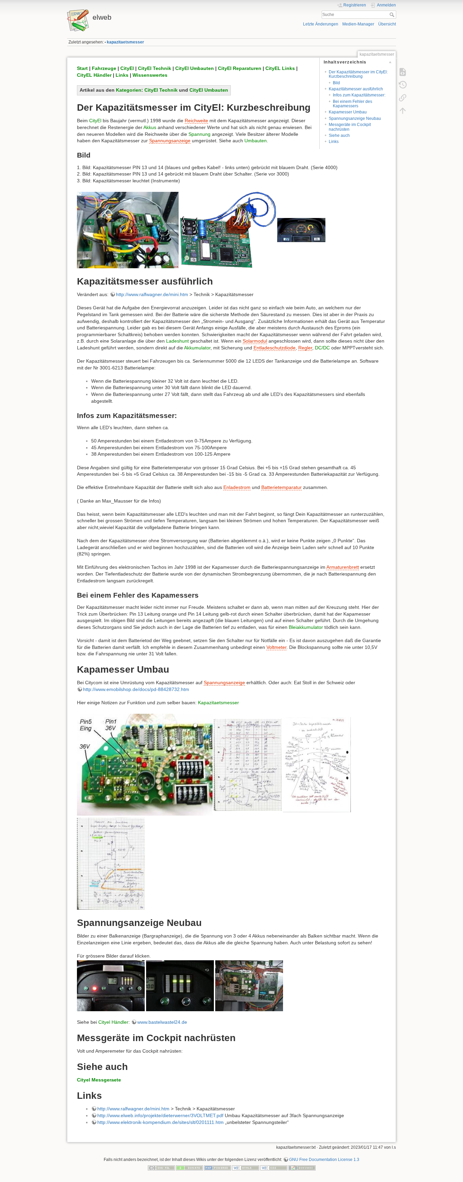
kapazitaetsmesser (125, 42)
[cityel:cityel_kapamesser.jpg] (128, 229)
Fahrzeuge (104, 68)
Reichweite (196, 120)
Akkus (149, 127)
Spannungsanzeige (169, 140)
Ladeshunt (177, 341)
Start (82, 68)
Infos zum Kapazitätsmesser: (359, 95)
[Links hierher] (402, 97)
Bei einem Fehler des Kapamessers (352, 103)
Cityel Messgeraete (99, 1080)
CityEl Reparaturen (239, 68)
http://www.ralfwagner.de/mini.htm (152, 294)
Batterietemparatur (281, 487)
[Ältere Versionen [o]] (402, 84)
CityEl (127, 68)
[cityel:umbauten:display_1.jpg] (145, 764)
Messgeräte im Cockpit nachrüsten (350, 126)
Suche (392, 14)
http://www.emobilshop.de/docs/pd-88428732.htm (136, 689)
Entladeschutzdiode (275, 347)
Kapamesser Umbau (348, 112)
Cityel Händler (113, 1022)
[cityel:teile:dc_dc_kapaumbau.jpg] (249, 985)
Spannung (199, 134)
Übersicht (387, 24)
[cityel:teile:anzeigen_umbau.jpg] (111, 985)
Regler (305, 347)
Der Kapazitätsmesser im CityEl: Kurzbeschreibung (358, 74)
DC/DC (322, 347)
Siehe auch (339, 135)
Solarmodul (255, 341)
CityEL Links (280, 68)
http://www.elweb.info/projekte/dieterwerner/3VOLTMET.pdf (160, 1115)
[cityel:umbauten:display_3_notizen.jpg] (317, 764)
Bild (336, 82)
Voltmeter (276, 647)
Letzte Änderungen (320, 24)
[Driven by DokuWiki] (302, 1167)
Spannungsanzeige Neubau (355, 118)
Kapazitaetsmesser (218, 702)
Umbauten (255, 140)
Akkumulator (197, 347)
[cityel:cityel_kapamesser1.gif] (228, 229)
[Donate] (189, 1167)
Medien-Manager (358, 24)
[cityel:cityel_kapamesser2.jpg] (301, 229)
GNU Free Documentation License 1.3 (324, 1159)
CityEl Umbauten (194, 68)
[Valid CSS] (273, 1167)
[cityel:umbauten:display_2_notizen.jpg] (248, 764)
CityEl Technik (154, 68)
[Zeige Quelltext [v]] (402, 72)
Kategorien (128, 90)
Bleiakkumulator (306, 627)
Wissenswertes (150, 75)
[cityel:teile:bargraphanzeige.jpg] (180, 985)
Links (334, 141)
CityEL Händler (94, 75)
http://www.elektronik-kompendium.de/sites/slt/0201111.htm (160, 1122)
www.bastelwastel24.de (162, 1022)
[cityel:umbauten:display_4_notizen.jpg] (111, 863)
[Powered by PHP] (217, 1167)
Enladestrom (236, 487)
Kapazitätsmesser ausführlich (356, 89)
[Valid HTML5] (245, 1167)
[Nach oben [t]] (402, 110)
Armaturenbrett (342, 567)
